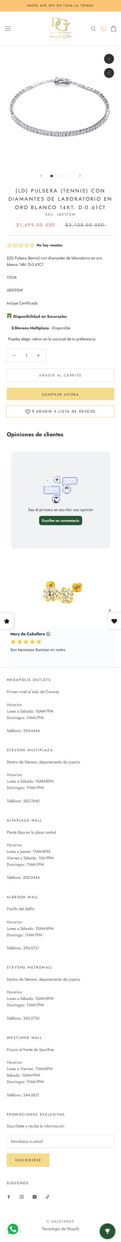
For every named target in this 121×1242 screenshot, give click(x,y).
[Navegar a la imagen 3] (63, 176)
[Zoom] (109, 58)
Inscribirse (28, 1160)
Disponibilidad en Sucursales (40, 316)
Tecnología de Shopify (60, 1229)
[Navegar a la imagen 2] (57, 176)
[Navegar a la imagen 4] (69, 176)
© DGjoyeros (60, 1221)
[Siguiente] (80, 175)
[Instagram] (22, 1196)
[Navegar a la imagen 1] (51, 176)
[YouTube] (35, 1196)
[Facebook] (9, 1196)
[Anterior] (41, 175)
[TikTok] (48, 1196)
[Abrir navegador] (8, 28)
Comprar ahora (60, 394)
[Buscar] (93, 28)
